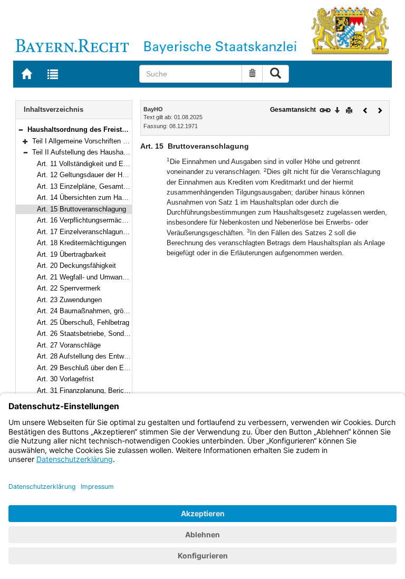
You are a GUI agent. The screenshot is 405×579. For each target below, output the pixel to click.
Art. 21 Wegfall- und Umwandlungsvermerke (104, 277)
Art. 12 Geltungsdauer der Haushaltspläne (101, 175)
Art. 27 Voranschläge (69, 345)
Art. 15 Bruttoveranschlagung (81, 209)
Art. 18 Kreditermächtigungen (81, 243)
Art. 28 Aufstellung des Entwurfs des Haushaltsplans (117, 356)
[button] (20, 129)
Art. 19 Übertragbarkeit (71, 254)
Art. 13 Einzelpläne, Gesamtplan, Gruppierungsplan (115, 186)
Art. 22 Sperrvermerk (69, 288)
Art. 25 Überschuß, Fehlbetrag (83, 322)
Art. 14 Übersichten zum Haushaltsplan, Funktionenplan (122, 197)
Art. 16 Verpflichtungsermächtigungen (94, 220)
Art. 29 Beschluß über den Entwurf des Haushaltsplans (121, 368)
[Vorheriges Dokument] (365, 109)
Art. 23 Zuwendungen (69, 300)
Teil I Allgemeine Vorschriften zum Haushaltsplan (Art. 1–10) (124, 141)
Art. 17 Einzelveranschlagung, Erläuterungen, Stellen (117, 232)
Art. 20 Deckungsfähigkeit (76, 265)
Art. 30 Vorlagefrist (65, 379)
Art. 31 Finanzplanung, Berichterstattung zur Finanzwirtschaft (130, 390)
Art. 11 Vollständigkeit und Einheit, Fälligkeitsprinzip (116, 164)
